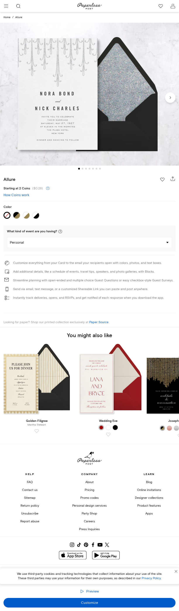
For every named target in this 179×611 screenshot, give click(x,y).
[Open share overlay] (173, 178)
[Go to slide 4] (89, 169)
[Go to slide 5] (93, 169)
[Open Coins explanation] (48, 188)
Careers (89, 521)
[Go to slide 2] (82, 169)
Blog (149, 482)
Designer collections (149, 498)
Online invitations (149, 490)
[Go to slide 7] (100, 169)
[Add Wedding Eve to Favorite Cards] (108, 434)
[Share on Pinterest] (86, 545)
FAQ (30, 482)
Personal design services (89, 505)
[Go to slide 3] (86, 169)
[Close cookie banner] (176, 571)
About (89, 482)
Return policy (30, 505)
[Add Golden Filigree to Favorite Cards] (36, 431)
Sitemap (30, 498)
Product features (149, 505)
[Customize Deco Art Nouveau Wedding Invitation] (89, 94)
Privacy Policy (151, 578)
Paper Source (98, 322)
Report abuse (29, 521)
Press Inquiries (89, 529)
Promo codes (89, 498)
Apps (149, 513)
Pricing (89, 490)
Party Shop (89, 513)
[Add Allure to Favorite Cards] (162, 179)
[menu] (6, 6)
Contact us (30, 490)
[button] (60, 231)
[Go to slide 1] (79, 169)
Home (6, 17)
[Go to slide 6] (96, 169)
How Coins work (16, 195)
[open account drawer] (173, 6)
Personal (17, 242)
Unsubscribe (29, 513)
